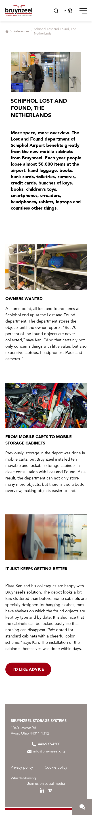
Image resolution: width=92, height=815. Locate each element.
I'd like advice (28, 669)
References (21, 31)
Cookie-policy (56, 767)
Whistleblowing (23, 778)
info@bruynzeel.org (49, 751)
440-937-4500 (49, 744)
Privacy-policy (22, 767)
